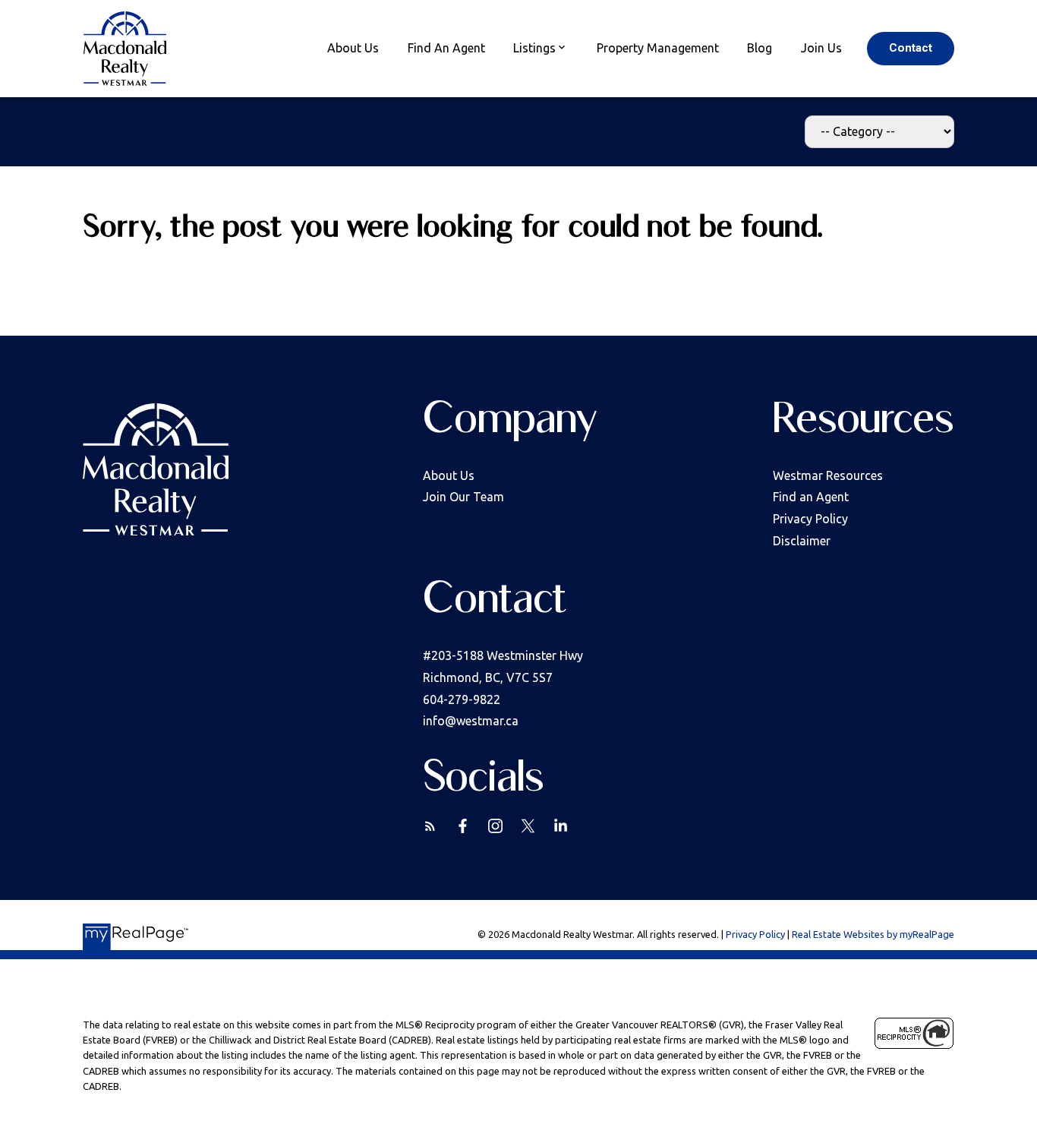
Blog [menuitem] (759, 48)
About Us (448, 475)
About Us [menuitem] (353, 48)
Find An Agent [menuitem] (446, 48)
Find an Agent (811, 497)
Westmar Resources (828, 475)
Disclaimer (802, 541)
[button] (910, 48)
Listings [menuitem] (534, 48)
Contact (910, 48)
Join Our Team (463, 497)
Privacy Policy (810, 519)
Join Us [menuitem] (821, 48)
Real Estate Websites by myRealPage (873, 934)
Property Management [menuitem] (658, 48)
